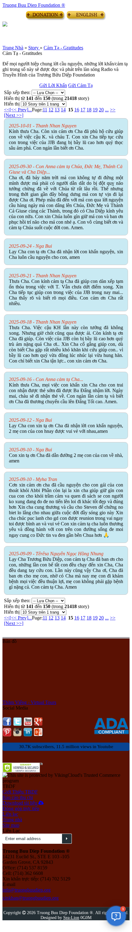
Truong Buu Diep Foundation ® (33, 5)
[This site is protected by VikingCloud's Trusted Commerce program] (66, 778)
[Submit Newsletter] (67, 838)
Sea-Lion (71, 917)
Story (34, 47)
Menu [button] (7, 31)
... (30, 109)
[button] (116, 916)
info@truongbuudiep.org (26, 890)
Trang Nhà (12, 47)
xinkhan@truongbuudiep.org (30, 898)
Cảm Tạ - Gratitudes (63, 47)
